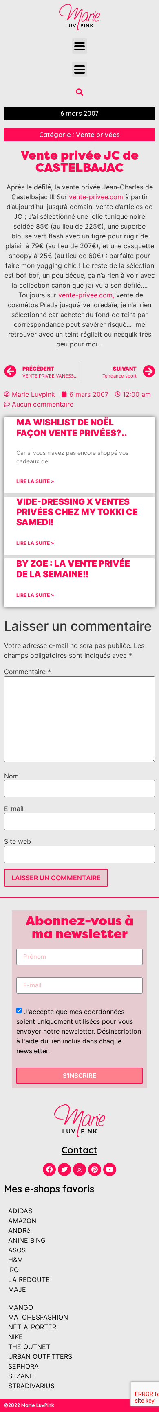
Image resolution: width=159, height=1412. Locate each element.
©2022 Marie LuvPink (29, 1405)
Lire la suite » (35, 481)
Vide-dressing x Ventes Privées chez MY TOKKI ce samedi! (77, 512)
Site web (17, 841)
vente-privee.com (96, 197)
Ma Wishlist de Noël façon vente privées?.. (71, 427)
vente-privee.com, (86, 295)
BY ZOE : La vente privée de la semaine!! (73, 568)
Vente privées (98, 134)
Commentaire (27, 671)
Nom (11, 776)
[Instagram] (79, 1169)
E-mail (14, 808)
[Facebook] (49, 1169)
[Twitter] (64, 1169)
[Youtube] (109, 1169)
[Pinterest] (94, 1169)
